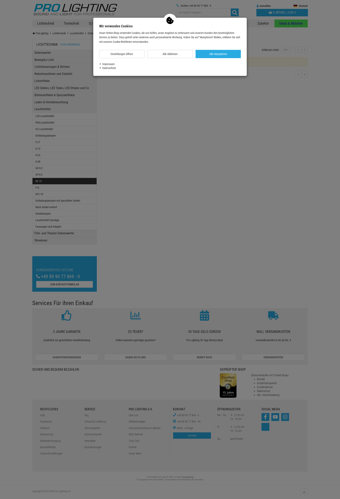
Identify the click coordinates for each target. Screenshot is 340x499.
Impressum (108, 64)
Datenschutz (109, 68)
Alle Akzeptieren (218, 54)
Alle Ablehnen (170, 54)
